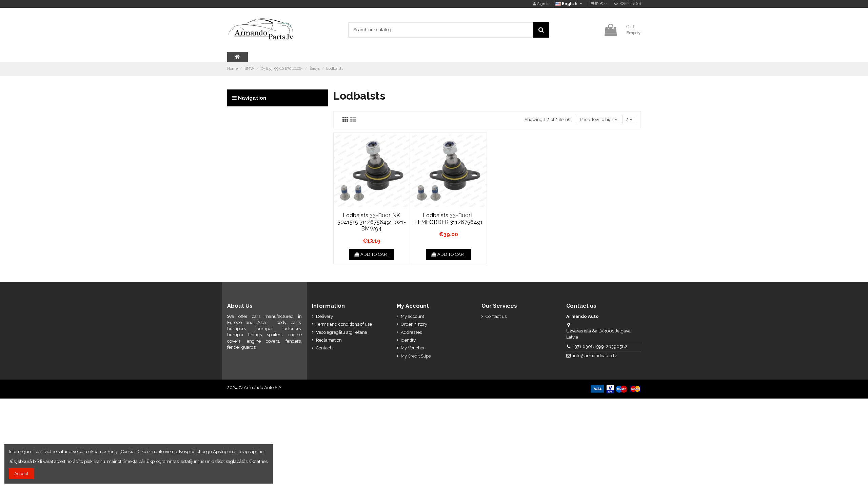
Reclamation (329, 340)
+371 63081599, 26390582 (600, 346)
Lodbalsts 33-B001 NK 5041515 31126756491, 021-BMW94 (371, 221)
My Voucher (413, 347)
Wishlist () (630, 3)
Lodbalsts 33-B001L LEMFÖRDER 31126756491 (448, 218)
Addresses (411, 332)
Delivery (324, 316)
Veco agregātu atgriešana (341, 332)
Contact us (496, 316)
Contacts (324, 347)
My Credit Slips (416, 356)
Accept (21, 473)
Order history (414, 324)
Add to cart (374, 254)
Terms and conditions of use (344, 324)
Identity (408, 340)
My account (412, 316)
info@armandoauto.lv (595, 355)
